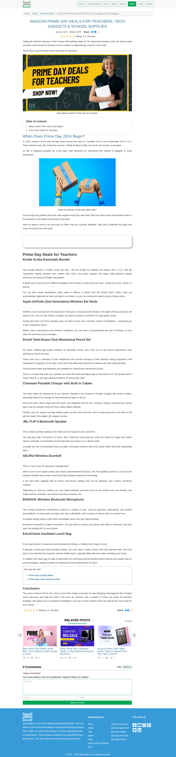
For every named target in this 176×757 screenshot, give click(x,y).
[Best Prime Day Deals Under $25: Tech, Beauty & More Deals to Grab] (40, 636)
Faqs (90, 739)
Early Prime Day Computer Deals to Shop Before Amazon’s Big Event (77, 651)
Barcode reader (118, 732)
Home (81, 4)
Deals (132, 4)
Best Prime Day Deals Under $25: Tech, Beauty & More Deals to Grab (40, 651)
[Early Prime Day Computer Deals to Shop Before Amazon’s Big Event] (77, 636)
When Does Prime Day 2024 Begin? (46, 126)
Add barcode (94, 4)
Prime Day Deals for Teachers (43, 130)
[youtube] (139, 725)
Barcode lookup (118, 739)
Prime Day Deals (47, 14)
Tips (106, 4)
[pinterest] (149, 725)
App (140, 4)
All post (128, 621)
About (149, 4)
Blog (114, 4)
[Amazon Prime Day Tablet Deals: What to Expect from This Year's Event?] (114, 636)
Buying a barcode (119, 735)
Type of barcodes (119, 724)
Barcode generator (120, 728)
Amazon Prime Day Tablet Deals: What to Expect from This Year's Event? (112, 651)
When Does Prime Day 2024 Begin (52, 136)
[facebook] (134, 725)
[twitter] (134, 730)
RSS (90, 747)
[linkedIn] (139, 730)
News (122, 4)
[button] (20, 635)
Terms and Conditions (98, 743)
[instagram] (144, 725)
